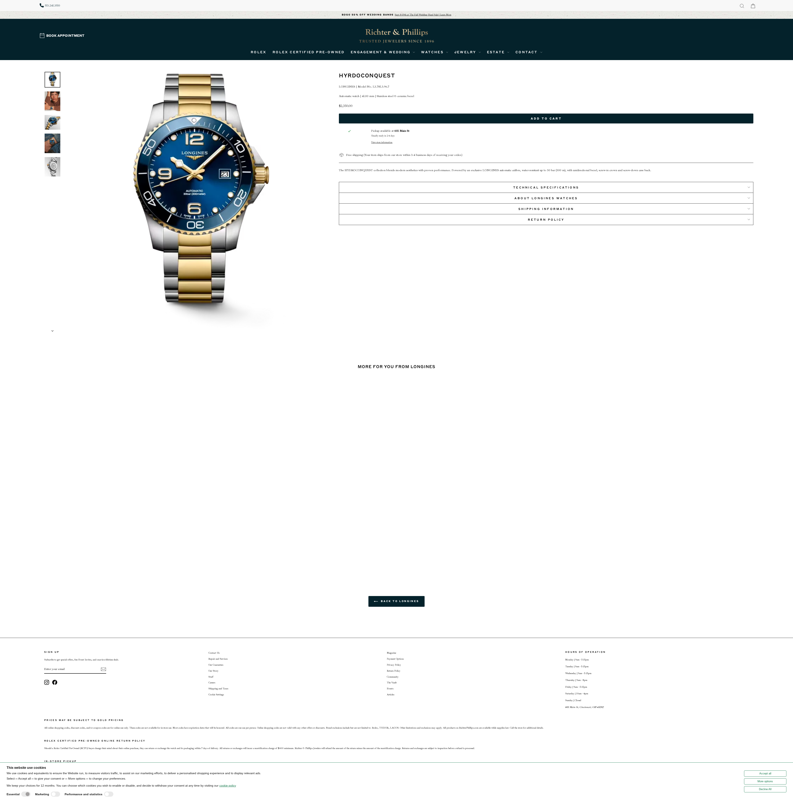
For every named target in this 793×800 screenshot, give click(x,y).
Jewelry (466, 52)
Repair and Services (218, 658)
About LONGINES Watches (546, 198)
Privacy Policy (394, 664)
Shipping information (546, 209)
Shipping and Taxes (218, 688)
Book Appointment (65, 35)
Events (390, 688)
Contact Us (214, 652)
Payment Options (395, 658)
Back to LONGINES (399, 601)
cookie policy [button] (227, 785)
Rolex (258, 52)
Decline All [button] (765, 789)
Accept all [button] (765, 773)
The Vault (392, 682)
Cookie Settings (216, 694)
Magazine (391, 652)
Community (393, 676)
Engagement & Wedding (381, 52)
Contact (527, 52)
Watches (433, 52)
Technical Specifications (546, 187)
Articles (390, 694)
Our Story (213, 670)
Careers (211, 682)
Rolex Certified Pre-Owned (308, 52)
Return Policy (546, 219)
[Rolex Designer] (737, 28)
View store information (381, 142)
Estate (496, 52)
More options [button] (765, 781)
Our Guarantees (215, 664)
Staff (210, 676)
